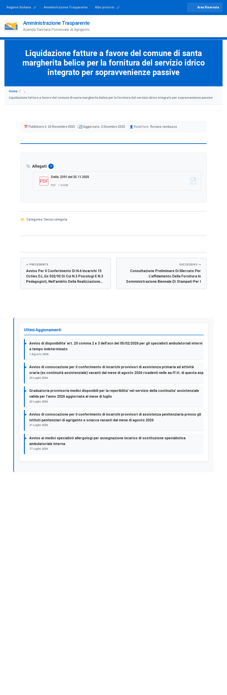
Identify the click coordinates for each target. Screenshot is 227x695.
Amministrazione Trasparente (66, 7)
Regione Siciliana (19, 7)
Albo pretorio (105, 7)
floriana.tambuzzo (163, 126)
